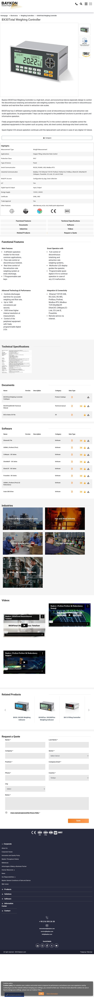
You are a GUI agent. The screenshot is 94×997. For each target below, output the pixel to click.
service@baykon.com (47, 931)
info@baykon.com (47, 934)
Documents (23, 225)
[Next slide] (88, 710)
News (3, 873)
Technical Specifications (70, 221)
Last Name (53, 740)
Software (70, 225)
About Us (4, 848)
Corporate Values (7, 852)
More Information (52, 993)
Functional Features (23, 221)
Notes (8, 795)
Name (8, 740)
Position (8, 762)
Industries (23, 229)
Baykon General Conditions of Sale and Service (16, 880)
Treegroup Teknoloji (86, 952)
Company (9, 751)
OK (41, 993)
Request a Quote (70, 233)
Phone (8, 773)
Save (78, 821)
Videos (70, 229)
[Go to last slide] (5, 710)
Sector (51, 751)
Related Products (23, 233)
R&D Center (5, 884)
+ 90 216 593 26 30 (47, 922)
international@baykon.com (47, 928)
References (5, 863)
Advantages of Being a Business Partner (14, 866)
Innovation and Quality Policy (11, 855)
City (6, 784)
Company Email (55, 762)
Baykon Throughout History (10, 859)
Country (52, 773)
